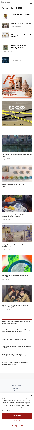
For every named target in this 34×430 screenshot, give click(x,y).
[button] (31, 395)
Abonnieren (17, 388)
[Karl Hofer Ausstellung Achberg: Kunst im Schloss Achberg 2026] (17, 301)
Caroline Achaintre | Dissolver (20, 14)
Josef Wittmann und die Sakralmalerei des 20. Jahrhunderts (18, 47)
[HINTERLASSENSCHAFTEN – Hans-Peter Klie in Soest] (17, 181)
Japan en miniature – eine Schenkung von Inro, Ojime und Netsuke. (21, 34)
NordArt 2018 (15, 58)
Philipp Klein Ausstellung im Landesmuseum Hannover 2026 (16, 246)
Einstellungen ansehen (17, 426)
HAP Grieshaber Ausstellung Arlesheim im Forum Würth (15, 276)
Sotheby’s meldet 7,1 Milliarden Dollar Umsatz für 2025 (16, 347)
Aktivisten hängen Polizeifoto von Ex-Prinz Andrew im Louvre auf (15, 363)
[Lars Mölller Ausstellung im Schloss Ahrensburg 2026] (17, 151)
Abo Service (17, 391)
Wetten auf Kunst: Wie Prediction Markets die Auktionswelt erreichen (16, 322)
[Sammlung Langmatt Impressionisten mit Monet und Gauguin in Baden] (17, 211)
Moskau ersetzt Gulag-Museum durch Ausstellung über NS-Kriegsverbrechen (14, 338)
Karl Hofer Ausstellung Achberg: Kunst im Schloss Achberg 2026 (15, 306)
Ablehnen (17, 421)
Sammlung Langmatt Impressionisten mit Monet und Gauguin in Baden (15, 215)
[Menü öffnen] (31, 4)
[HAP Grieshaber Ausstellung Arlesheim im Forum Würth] (17, 271)
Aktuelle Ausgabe (17, 385)
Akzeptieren (17, 415)
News (4, 317)
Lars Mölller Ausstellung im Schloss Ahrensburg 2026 (17, 155)
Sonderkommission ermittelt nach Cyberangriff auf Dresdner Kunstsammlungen (17, 330)
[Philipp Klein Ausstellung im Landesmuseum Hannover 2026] (17, 241)
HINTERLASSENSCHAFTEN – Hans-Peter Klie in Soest (16, 185)
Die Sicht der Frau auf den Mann (21, 24)
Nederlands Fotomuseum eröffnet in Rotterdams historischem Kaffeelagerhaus (15, 355)
